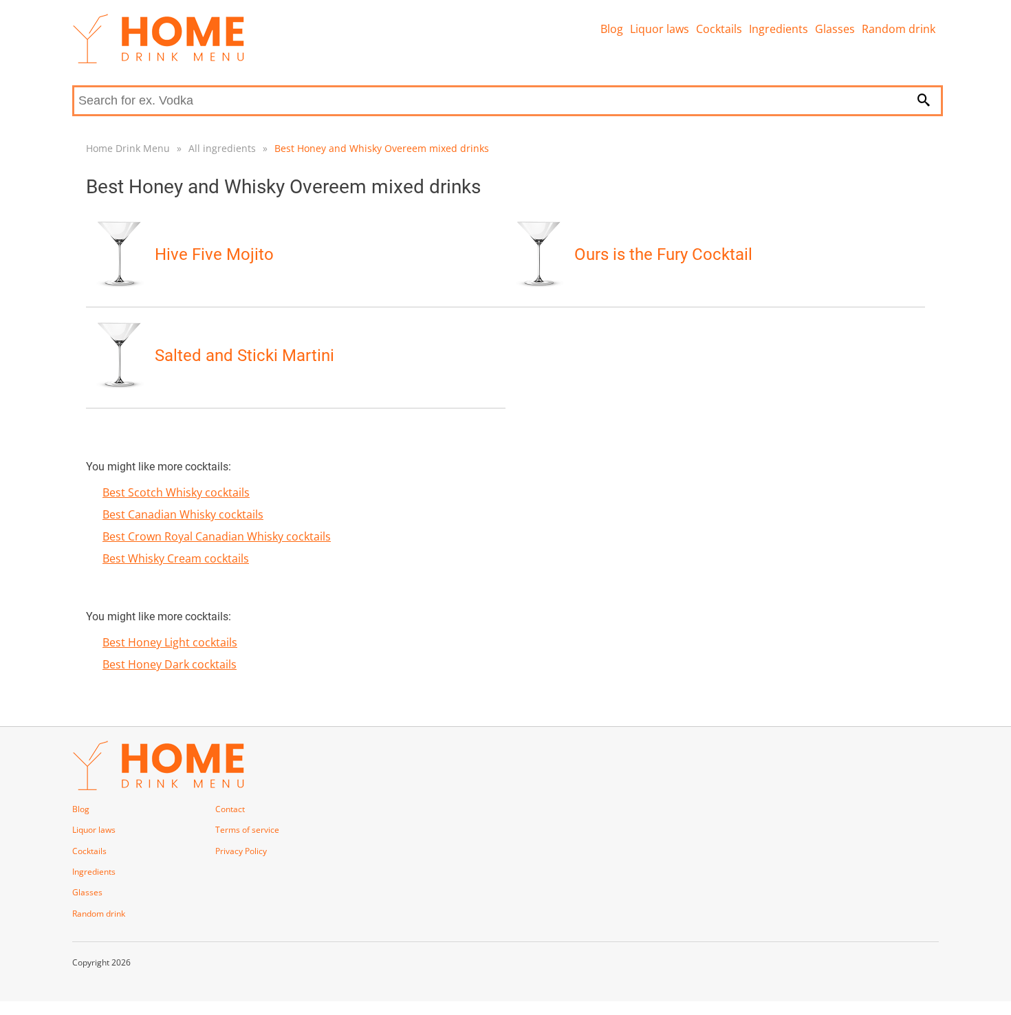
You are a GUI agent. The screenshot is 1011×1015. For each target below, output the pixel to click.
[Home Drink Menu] (158, 59)
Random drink (898, 28)
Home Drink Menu (128, 148)
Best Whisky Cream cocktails (175, 558)
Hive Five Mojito (214, 254)
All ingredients (222, 148)
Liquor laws (659, 28)
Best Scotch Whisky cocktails (176, 492)
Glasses (835, 28)
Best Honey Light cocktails (169, 642)
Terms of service (247, 830)
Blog (611, 28)
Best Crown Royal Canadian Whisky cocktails (216, 536)
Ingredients (778, 28)
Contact (230, 809)
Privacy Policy (241, 851)
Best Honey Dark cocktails (169, 664)
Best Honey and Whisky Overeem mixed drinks (381, 148)
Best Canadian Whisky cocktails (182, 514)
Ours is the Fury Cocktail (663, 254)
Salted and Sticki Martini (244, 355)
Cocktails (719, 28)
